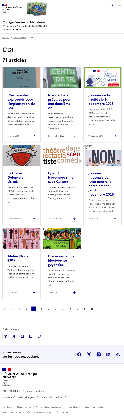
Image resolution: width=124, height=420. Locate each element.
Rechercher (111, 4)
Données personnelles (94, 407)
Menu (120, 4)
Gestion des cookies (12, 412)
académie (7, 397)
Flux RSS (64, 412)
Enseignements (19, 37)
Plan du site (7, 407)
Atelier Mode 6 (17, 258)
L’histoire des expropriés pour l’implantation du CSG (21, 101)
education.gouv (27, 397)
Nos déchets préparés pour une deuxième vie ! (59, 101)
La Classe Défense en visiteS (16, 177)
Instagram (98, 354)
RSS (118, 354)
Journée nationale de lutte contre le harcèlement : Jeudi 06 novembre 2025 (101, 184)
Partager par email (31, 336)
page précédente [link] (12, 309)
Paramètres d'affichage (41, 412)
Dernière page (92, 309)
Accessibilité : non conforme (48, 407)
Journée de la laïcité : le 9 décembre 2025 (101, 99)
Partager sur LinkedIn (22, 336)
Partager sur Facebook (5, 336)
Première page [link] (4, 309)
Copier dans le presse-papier (39, 336)
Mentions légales (73, 407)
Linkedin (108, 354)
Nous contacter (24, 407)
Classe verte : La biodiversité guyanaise (61, 260)
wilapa (59, 397)
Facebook (79, 354)
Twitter (89, 354)
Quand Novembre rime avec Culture (60, 177)
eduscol (46, 397)
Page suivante (84, 309)
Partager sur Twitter (14, 336)
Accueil (5, 37)
